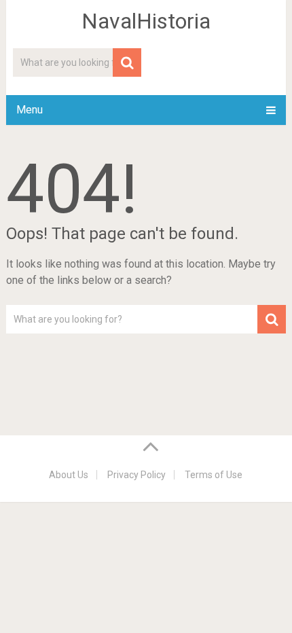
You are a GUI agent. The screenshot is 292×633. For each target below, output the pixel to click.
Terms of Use (213, 474)
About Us (68, 474)
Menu (29, 109)
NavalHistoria (146, 21)
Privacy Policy (136, 474)
